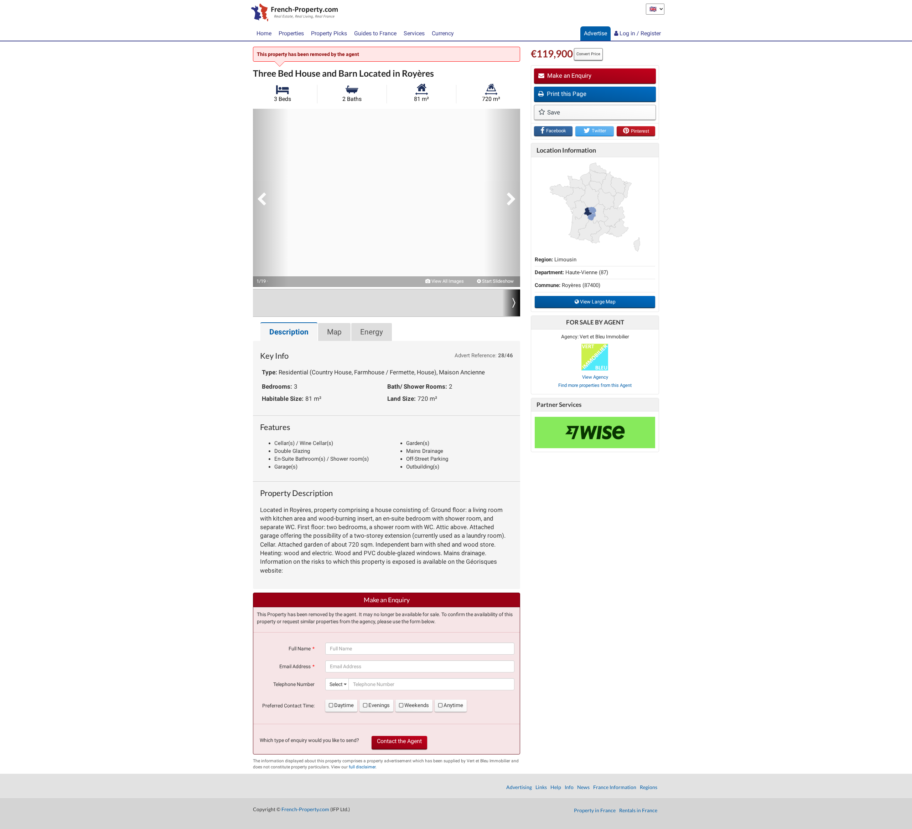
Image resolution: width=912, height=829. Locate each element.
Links (541, 787)
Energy (371, 332)
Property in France (595, 810)
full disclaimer (362, 766)
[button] (271, 198)
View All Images (447, 281)
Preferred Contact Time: (288, 705)
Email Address (295, 666)
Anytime (453, 705)
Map (334, 332)
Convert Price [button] (588, 54)
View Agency (595, 377)
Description (289, 332)
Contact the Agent (399, 741)
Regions (648, 787)
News (583, 787)
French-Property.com (305, 809)
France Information (614, 787)
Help (555, 787)
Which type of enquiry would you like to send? (309, 740)
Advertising (519, 787)
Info (569, 787)
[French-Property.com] (293, 13)
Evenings (379, 705)
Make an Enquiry (568, 75)
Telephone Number (294, 684)
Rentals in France (638, 810)
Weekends (416, 705)
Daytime (344, 705)
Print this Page (565, 93)
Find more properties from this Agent (595, 385)
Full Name (300, 648)
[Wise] (595, 432)
